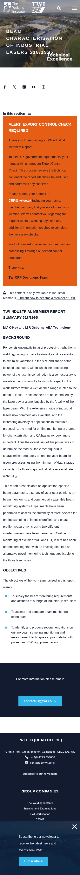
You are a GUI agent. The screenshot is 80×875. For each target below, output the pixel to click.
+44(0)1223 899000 (42, 757)
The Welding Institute (40, 802)
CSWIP (40, 819)
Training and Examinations (40, 808)
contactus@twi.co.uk (40, 701)
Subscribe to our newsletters (40, 773)
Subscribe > (33, 861)
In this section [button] (14, 113)
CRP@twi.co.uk (20, 200)
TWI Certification (40, 813)
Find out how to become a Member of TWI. (46, 298)
